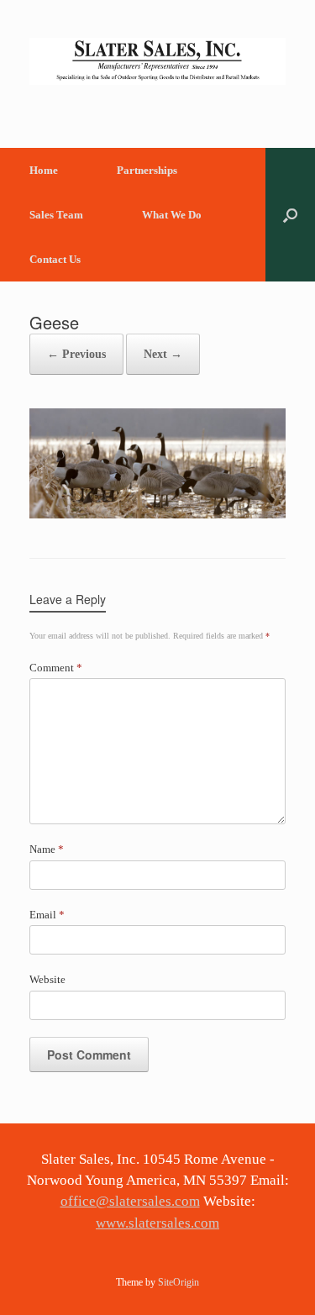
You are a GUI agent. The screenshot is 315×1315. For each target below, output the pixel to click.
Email (47, 914)
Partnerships (147, 170)
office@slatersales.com (130, 1201)
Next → (163, 354)
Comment (55, 667)
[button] (290, 214)
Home (43, 170)
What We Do (172, 214)
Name (46, 849)
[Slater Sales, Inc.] (157, 61)
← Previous (76, 354)
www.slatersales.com (157, 1223)
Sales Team (56, 214)
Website (47, 979)
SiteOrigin (178, 1282)
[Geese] (157, 514)
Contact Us (55, 259)
